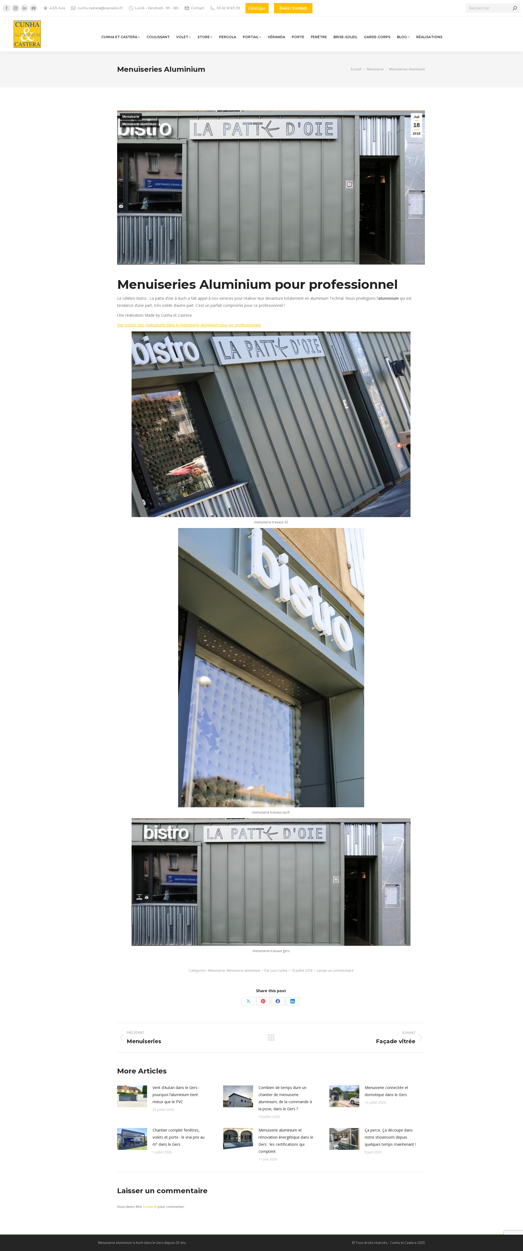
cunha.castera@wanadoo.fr (100, 8)
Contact (197, 8)
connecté (150, 1206)
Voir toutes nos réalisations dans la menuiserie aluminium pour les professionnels (189, 325)
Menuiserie (130, 117)
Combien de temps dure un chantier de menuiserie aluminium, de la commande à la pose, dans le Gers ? (285, 1098)
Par (275, 970)
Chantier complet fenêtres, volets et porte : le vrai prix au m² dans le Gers (179, 1137)
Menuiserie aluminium (139, 124)
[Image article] (132, 1096)
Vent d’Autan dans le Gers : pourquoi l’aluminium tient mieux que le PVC (176, 1094)
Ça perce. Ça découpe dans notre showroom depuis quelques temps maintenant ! (390, 1137)
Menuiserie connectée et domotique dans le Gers (386, 1091)
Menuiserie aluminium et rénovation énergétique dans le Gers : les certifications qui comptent (286, 1140)
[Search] (515, 8)
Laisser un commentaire (335, 970)
